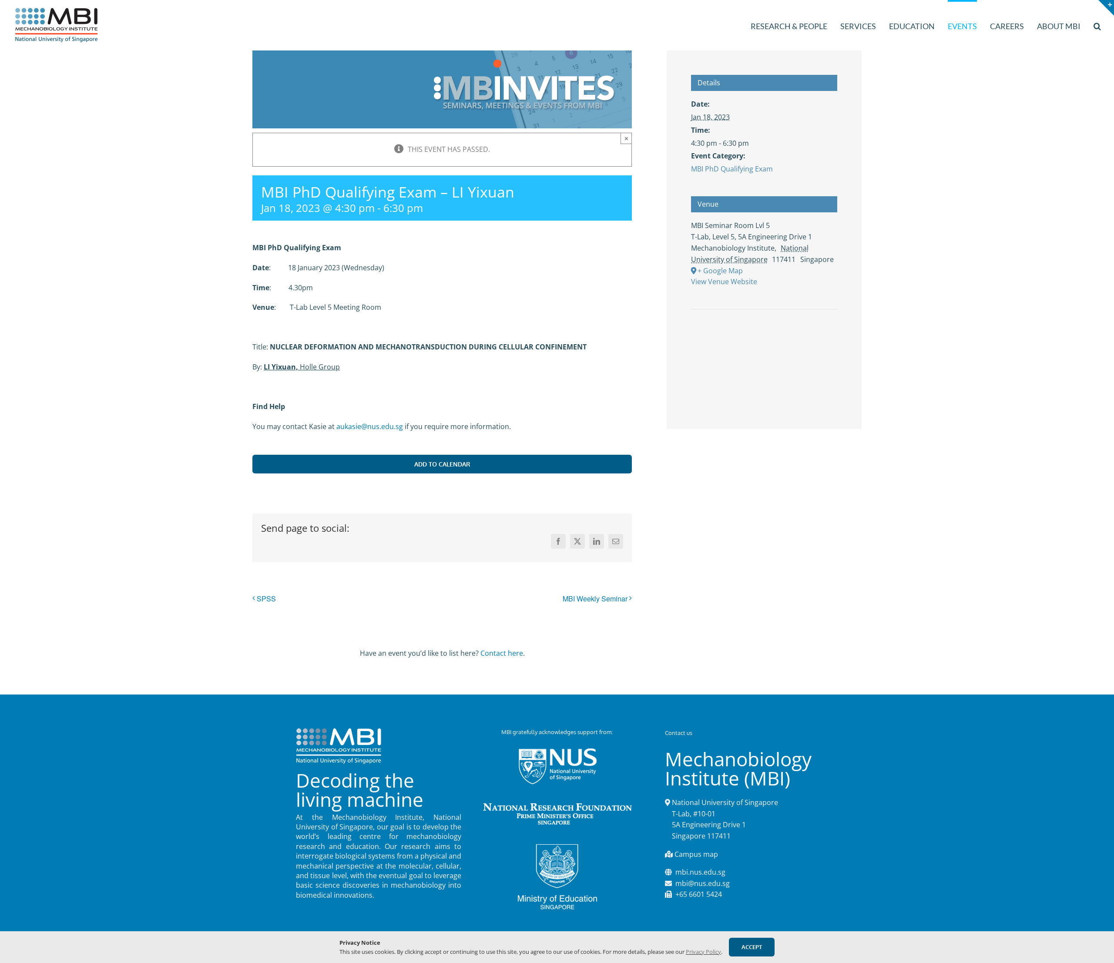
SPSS (266, 599)
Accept (752, 946)
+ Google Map (720, 270)
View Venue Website (724, 281)
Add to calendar (442, 464)
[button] (1097, 25)
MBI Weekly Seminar (595, 599)
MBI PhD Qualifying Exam (732, 169)
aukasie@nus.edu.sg (369, 426)
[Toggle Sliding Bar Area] (1106, 8)
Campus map (696, 854)
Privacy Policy (703, 952)
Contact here (501, 653)
